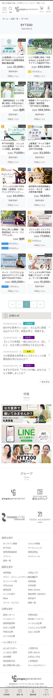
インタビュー (9, 619)
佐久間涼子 (33, 577)
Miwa (5, 598)
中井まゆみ (8, 585)
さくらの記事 (9, 636)
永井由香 (32, 585)
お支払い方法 (34, 656)
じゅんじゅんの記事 (37, 627)
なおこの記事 (34, 631)
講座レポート (9, 614)
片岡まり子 (33, 572)
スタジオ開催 (34, 543)
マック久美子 (9, 594)
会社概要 (7, 656)
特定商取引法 (9, 661)
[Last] (40, 304)
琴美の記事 (8, 631)
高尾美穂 (32, 581)
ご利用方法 (33, 648)
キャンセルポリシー (37, 665)
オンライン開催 (10, 543)
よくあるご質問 (10, 652)
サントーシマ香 (10, 581)
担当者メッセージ (36, 619)
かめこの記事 (9, 627)
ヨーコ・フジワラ (11, 602)
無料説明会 (33, 552)
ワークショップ (35, 548)
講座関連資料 (9, 623)
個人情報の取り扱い (12, 665)
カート (42, 11)
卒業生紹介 (33, 614)
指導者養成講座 (10, 552)
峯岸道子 (32, 598)
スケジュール (34, 556)
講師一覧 (32, 602)
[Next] (33, 304)
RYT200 (7, 548)
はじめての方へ (10, 648)
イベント (7, 556)
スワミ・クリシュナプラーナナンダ (19, 577)
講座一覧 (7, 560)
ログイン (48, 11)
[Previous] (19, 304)
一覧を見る (45, 381)
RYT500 (22, 40)
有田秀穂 (7, 572)
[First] (12, 304)
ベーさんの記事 (35, 623)
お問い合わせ (34, 652)
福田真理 (7, 589)
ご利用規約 (33, 661)
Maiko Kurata (34, 589)
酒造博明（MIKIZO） (37, 594)
